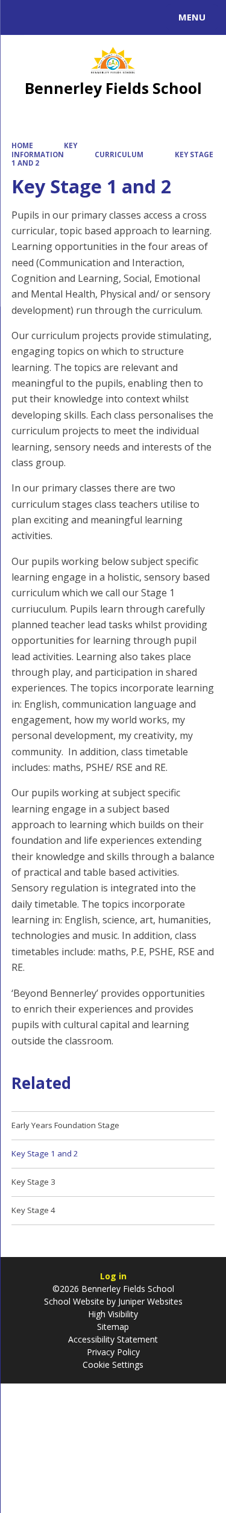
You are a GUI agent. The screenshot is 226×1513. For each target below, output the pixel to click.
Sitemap (113, 1326)
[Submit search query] (147, 16)
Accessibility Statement (113, 1339)
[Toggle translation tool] (53, 17)
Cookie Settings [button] (113, 1364)
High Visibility (113, 1314)
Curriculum (119, 154)
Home (22, 145)
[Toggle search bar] (23, 17)
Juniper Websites (149, 1301)
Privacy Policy (113, 1352)
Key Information (44, 149)
